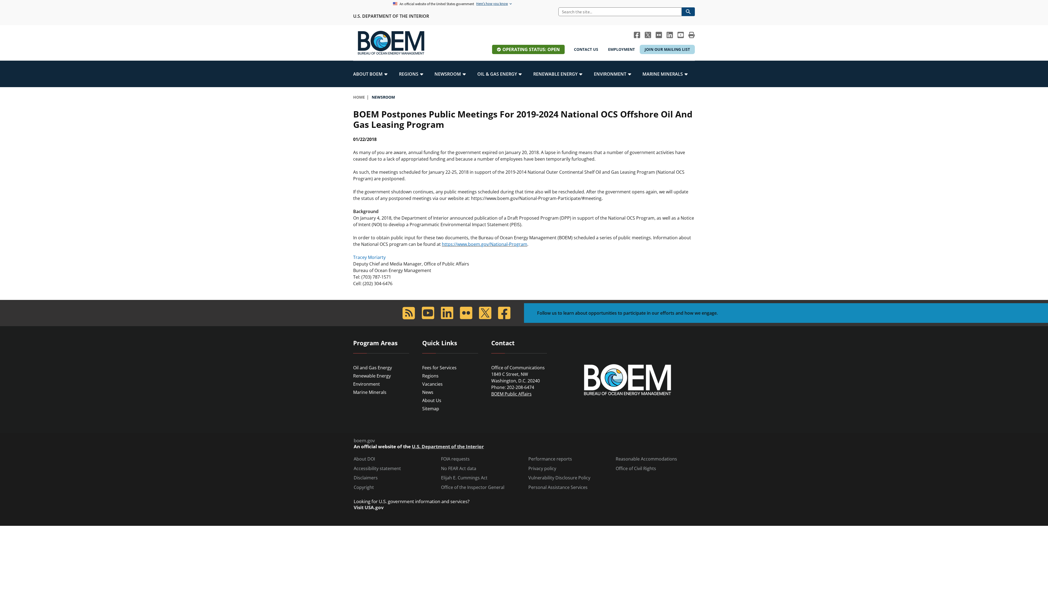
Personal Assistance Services (558, 487)
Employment (621, 49)
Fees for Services (439, 368)
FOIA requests (455, 459)
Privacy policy (542, 468)
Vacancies (432, 384)
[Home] (391, 43)
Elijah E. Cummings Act (464, 478)
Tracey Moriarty (369, 257)
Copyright (364, 487)
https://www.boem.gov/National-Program (484, 244)
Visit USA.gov (369, 508)
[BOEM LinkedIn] (669, 35)
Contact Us (586, 49)
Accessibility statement (377, 468)
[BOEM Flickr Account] (659, 35)
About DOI (364, 459)
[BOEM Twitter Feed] (648, 35)
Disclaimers (366, 478)
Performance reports (550, 459)
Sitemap (430, 409)
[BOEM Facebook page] (637, 35)
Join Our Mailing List (667, 49)
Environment (366, 384)
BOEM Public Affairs (511, 394)
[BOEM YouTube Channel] (680, 35)
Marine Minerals (369, 392)
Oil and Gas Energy (372, 368)
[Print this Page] (691, 35)
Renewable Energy (372, 376)
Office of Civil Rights (636, 468)
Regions (430, 376)
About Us (431, 400)
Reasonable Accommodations (646, 459)
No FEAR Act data (458, 468)
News (427, 392)
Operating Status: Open (531, 49)
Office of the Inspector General (472, 487)
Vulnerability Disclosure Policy (559, 478)
